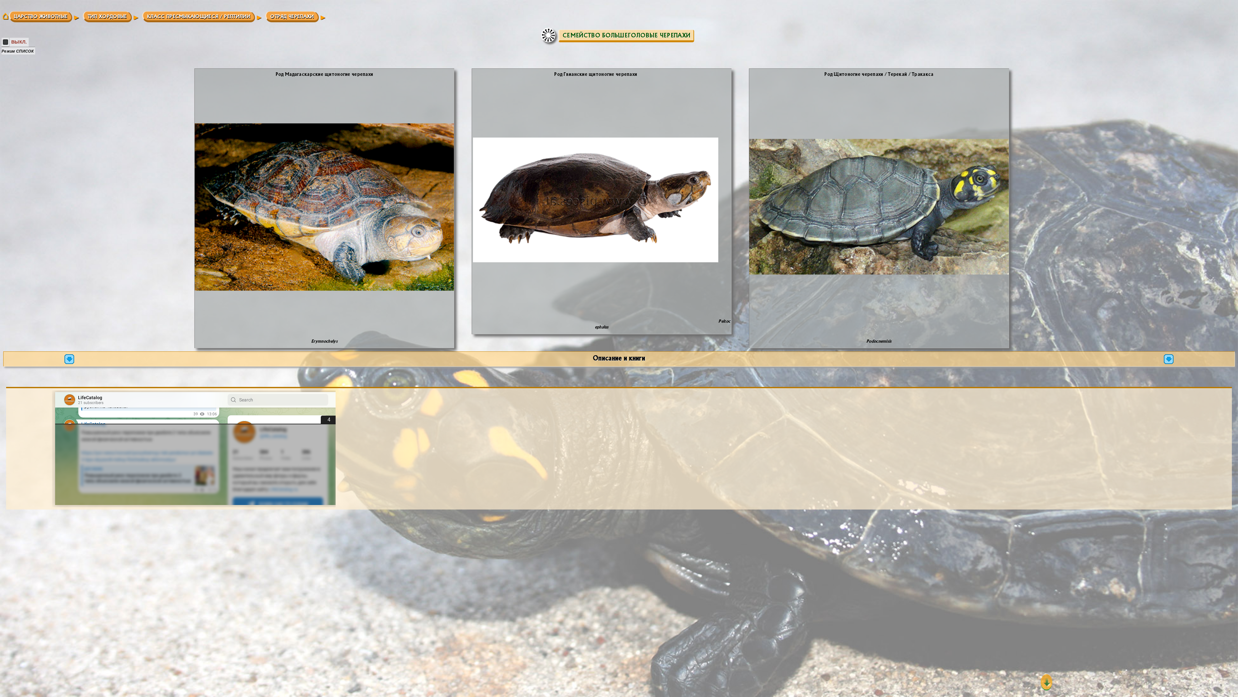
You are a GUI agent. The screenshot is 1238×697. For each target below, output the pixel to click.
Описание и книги (619, 358)
